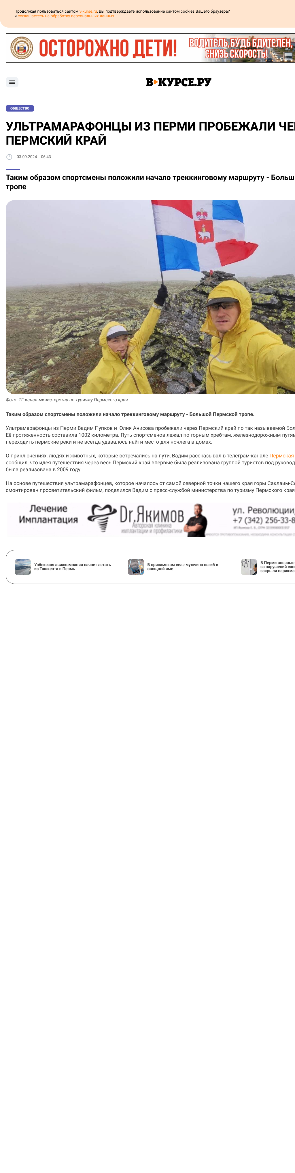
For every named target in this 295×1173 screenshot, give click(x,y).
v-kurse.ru (88, 11)
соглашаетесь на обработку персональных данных (66, 16)
